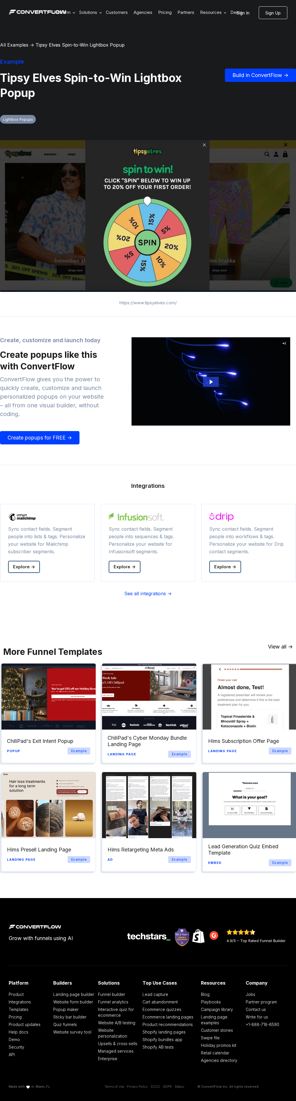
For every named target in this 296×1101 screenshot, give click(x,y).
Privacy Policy (137, 1086)
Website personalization (112, 1033)
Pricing (165, 12)
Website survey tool (72, 1031)
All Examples (14, 45)
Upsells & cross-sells (117, 1043)
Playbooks (211, 1001)
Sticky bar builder (69, 1016)
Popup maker (66, 1009)
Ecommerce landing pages (168, 1016)
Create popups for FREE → (40, 438)
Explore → (24, 566)
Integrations (20, 1001)
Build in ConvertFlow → (260, 75)
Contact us (256, 1009)
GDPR (167, 1086)
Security (16, 1047)
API (12, 1054)
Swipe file (210, 1037)
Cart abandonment (160, 1001)
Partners (185, 12)
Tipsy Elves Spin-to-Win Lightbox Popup (80, 45)
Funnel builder (111, 994)
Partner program (261, 1001)
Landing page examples (214, 1019)
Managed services (116, 1051)
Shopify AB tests (158, 1047)
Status (179, 1086)
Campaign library (217, 1009)
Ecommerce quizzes (162, 1009)
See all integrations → (148, 593)
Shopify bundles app (162, 1039)
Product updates (24, 1024)
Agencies (143, 12)
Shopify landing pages (164, 1031)
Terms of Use (114, 1086)
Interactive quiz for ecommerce (116, 1012)
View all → (280, 647)
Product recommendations (168, 1024)
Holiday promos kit (218, 1045)
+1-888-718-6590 (262, 1024)
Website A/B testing (116, 1022)
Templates (18, 1009)
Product (16, 994)
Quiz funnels (65, 1024)
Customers (117, 12)
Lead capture (155, 994)
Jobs (250, 994)
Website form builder (73, 1001)
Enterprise (107, 1058)
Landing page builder (73, 994)
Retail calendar (215, 1052)
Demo (14, 1039)
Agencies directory (219, 1060)
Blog (205, 994)
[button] (89, 12)
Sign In (242, 13)
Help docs (18, 1031)
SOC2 (155, 1086)
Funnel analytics (113, 1001)
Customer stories (217, 1030)
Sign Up (273, 13)
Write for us (257, 1016)
